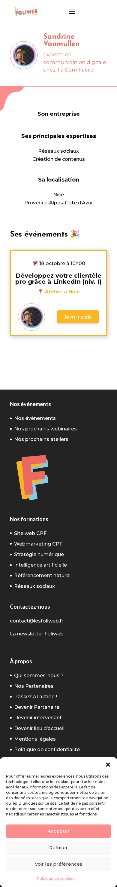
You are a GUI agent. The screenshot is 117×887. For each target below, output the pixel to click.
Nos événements (35, 418)
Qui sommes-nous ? (39, 675)
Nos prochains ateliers (41, 439)
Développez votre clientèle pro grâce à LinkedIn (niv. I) (58, 278)
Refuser (58, 847)
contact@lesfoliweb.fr (36, 621)
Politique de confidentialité (47, 749)
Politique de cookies (55, 878)
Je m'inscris (78, 317)
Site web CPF (30, 533)
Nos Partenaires (33, 686)
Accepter (59, 831)
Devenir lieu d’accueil (39, 728)
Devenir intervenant (38, 717)
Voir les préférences (58, 864)
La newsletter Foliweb (37, 634)
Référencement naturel (42, 575)
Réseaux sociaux (34, 586)
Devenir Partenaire (36, 707)
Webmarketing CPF (38, 544)
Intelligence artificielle (40, 565)
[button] (108, 765)
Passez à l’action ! (35, 696)
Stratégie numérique (39, 554)
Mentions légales (35, 739)
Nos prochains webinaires (45, 429)
